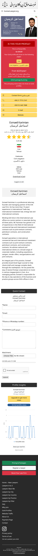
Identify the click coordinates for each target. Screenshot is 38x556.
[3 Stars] (19, 136)
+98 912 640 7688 (20, 105)
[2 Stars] (14, 136)
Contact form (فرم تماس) (20, 95)
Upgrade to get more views (19, 399)
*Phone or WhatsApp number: (13, 321)
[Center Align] (18, 408)
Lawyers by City (7, 492)
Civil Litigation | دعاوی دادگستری (19, 65)
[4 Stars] (24, 136)
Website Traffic (7, 514)
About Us (5, 517)
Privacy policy (7, 533)
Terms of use (6, 536)
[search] (35, 11)
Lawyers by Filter (8, 501)
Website (21, 115)
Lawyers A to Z (7, 486)
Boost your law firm (19, 447)
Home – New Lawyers (10, 482)
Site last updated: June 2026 (10, 539)
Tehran (19, 151)
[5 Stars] (29, 136)
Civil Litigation (19, 160)
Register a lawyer (19, 468)
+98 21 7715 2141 (20, 100)
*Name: (5, 305)
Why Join (5, 507)
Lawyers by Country (9, 495)
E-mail (20, 110)
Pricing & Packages (19, 463)
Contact (5, 523)
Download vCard (19, 176)
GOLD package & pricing (19, 80)
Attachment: (6, 352)
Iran (19, 61)
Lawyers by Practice (9, 498)
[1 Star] (9, 136)
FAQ (3, 504)
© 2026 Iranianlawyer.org (19, 553)
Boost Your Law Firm (19, 473)
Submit (5, 377)
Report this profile (19, 449)
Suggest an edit (19, 182)
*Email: (5, 313)
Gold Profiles (7, 510)
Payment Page (7, 520)
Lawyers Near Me (8, 489)
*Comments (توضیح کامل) (11, 330)
